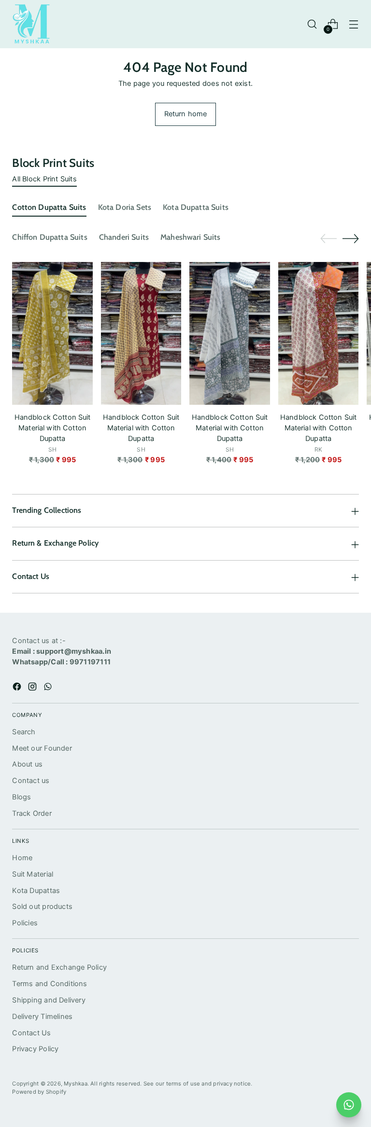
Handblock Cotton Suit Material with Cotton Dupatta (52, 428)
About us (27, 764)
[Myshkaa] (31, 24)
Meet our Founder (42, 748)
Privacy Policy (35, 1049)
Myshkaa (75, 1083)
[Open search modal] (312, 24)
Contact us (30, 780)
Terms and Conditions (49, 983)
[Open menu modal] (354, 24)
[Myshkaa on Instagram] (33, 688)
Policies (25, 923)
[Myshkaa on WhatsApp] (49, 688)
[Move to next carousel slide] (350, 238)
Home (22, 857)
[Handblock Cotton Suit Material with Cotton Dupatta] (52, 333)
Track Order (31, 813)
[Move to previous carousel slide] (328, 239)
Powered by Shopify (39, 1091)
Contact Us (31, 1033)
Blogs (21, 797)
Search (23, 732)
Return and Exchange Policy (59, 967)
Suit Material (32, 874)
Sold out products (42, 906)
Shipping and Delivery (49, 1000)
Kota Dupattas (36, 890)
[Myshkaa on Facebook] (18, 688)
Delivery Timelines (42, 1016)
